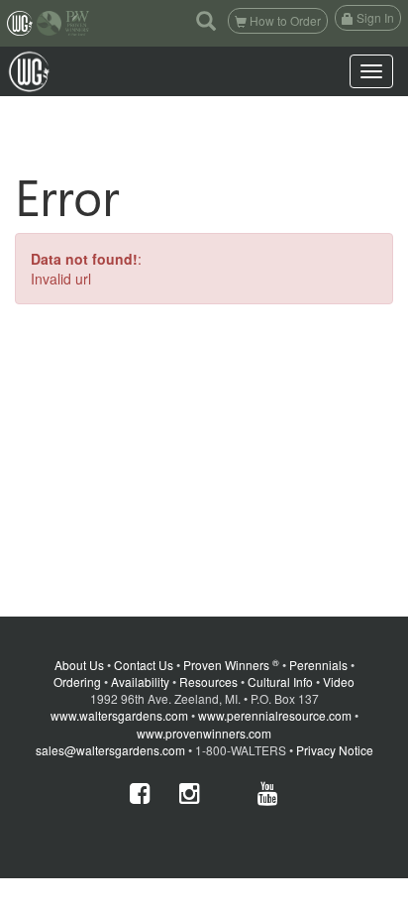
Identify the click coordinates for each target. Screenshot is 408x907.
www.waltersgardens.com (119, 715)
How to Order (284, 20)
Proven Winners (231, 664)
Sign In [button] (374, 17)
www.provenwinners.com (204, 733)
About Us (79, 664)
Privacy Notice (334, 749)
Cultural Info (280, 681)
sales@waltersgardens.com (110, 749)
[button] (206, 20)
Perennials (318, 664)
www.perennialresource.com (275, 715)
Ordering (77, 681)
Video (339, 681)
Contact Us (143, 664)
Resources (208, 681)
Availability (140, 681)
